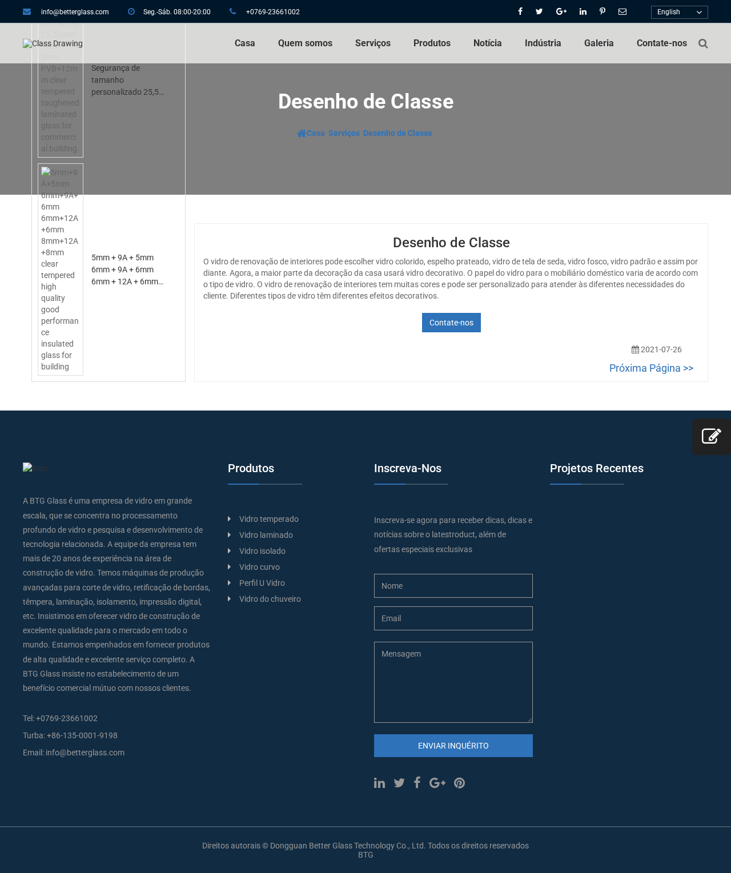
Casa (245, 43)
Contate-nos (662, 43)
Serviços (373, 43)
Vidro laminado (266, 535)
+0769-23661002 (273, 12)
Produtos (432, 43)
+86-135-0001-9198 (82, 735)
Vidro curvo (259, 567)
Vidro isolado (262, 551)
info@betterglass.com (75, 12)
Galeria (599, 43)
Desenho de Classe (397, 133)
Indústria (543, 43)
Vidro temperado (269, 519)
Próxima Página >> (651, 368)
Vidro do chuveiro (270, 599)
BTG (365, 854)
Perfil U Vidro (262, 583)
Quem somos (305, 43)
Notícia (487, 43)
